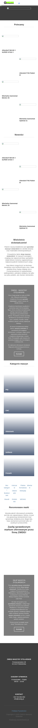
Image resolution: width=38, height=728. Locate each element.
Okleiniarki (14, 492)
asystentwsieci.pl (23, 720)
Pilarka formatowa (23, 487)
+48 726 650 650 (19, 697)
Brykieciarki (7, 494)
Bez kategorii (7, 488)
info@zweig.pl (19, 699)
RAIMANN (14, 500)
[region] (19, 12)
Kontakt (19, 354)
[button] (19, 12)
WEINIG (23, 499)
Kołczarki (14, 487)
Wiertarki (29, 487)
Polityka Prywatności (19, 711)
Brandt (7, 499)
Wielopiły (23, 491)
